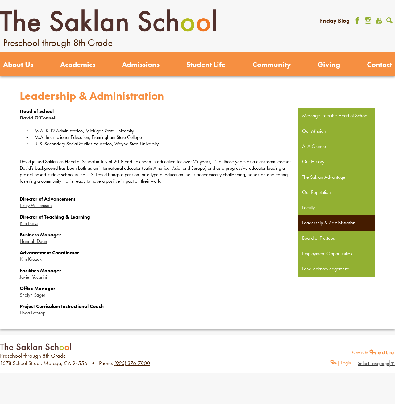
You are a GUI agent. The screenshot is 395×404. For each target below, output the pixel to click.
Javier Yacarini (33, 277)
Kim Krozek (31, 259)
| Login (344, 363)
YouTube (379, 20)
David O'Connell (38, 118)
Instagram (368, 20)
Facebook (357, 20)
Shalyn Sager (32, 295)
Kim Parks (29, 223)
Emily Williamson (36, 205)
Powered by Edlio (373, 352)
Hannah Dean (33, 241)
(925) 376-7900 (132, 363)
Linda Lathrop (32, 313)
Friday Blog (335, 20)
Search (389, 20)
